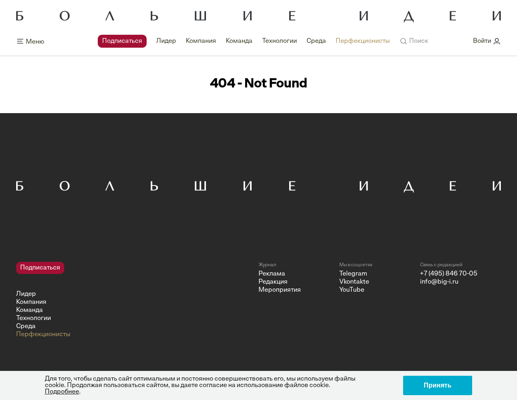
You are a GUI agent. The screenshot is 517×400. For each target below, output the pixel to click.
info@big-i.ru (439, 282)
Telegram (353, 274)
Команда (239, 41)
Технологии (279, 41)
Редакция (273, 282)
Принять (438, 385)
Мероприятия (279, 290)
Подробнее (62, 392)
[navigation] (244, 41)
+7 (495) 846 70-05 (448, 274)
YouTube (351, 290)
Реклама (271, 274)
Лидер (166, 41)
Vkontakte (354, 282)
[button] (413, 41)
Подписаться (122, 41)
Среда (316, 41)
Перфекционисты (363, 41)
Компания (201, 41)
